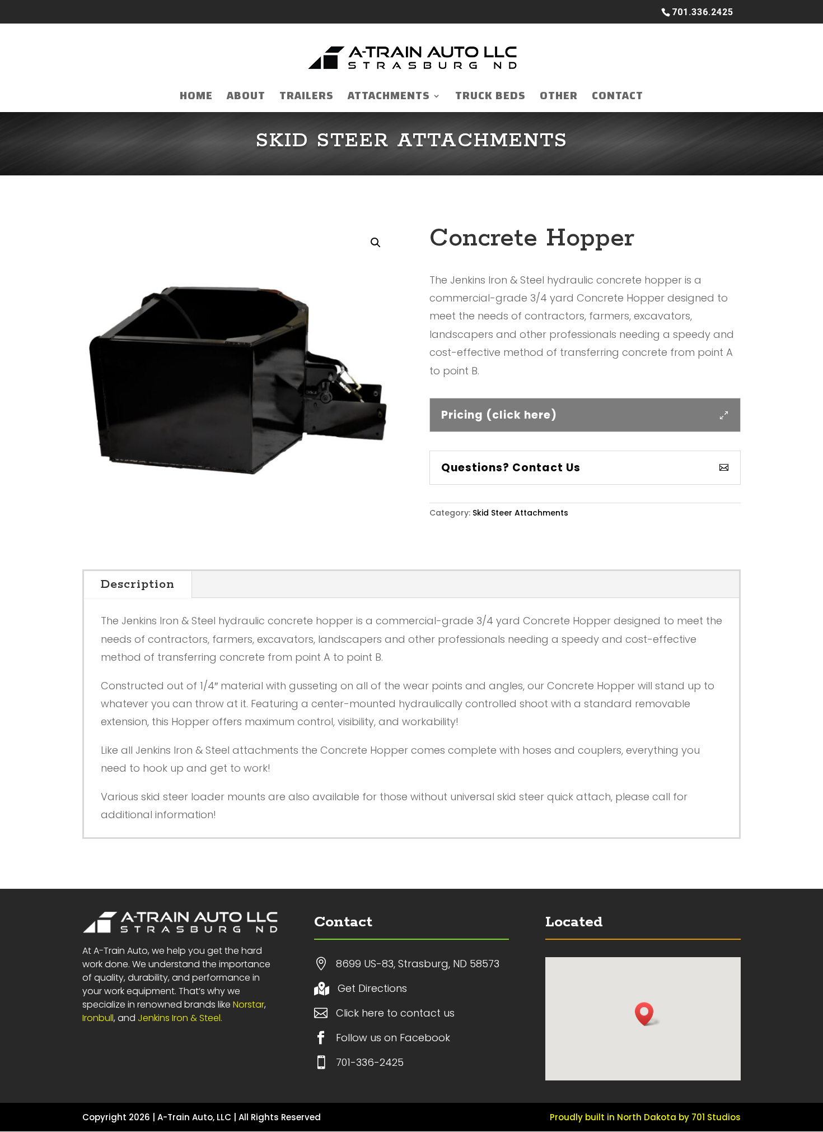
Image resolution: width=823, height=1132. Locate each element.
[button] (376, 243)
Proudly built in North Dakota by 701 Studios (645, 1117)
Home (196, 99)
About (246, 99)
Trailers (306, 99)
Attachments (389, 99)
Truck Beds (490, 99)
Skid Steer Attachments (412, 141)
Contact (617, 99)
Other (559, 99)
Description (138, 584)
